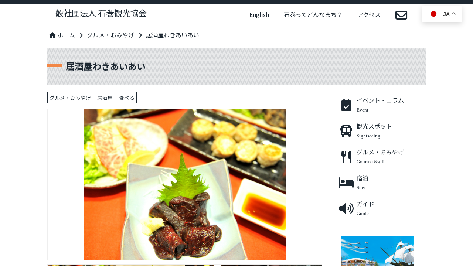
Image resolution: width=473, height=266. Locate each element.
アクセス (369, 14)
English (259, 14)
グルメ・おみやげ (110, 34)
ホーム (65, 34)
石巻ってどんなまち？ (313, 14)
